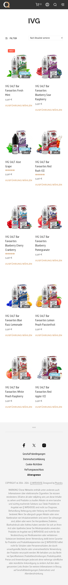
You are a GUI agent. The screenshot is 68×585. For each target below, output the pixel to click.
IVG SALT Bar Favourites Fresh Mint (14, 90)
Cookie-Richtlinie (34, 464)
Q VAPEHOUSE (36, 483)
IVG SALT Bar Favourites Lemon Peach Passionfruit (45, 320)
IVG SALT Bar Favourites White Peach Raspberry (14, 391)
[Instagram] (44, 445)
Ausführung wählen (18, 105)
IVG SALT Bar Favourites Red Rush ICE (43, 166)
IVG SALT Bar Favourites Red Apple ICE (43, 391)
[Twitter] (34, 445)
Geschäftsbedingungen (34, 453)
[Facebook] (24, 445)
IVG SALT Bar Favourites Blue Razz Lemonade (13, 320)
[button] (38, 4)
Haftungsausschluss (34, 469)
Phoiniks (58, 483)
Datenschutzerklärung (34, 459)
